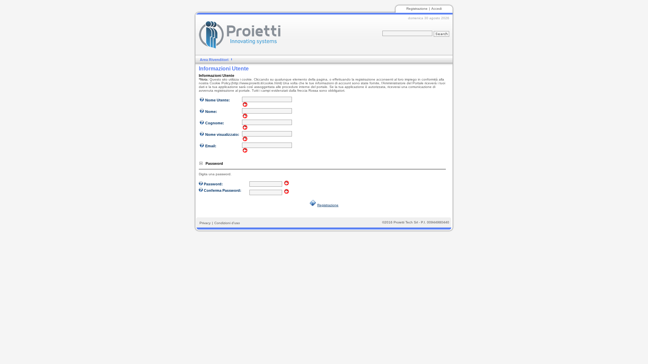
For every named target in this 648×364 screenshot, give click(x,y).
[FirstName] (202, 112)
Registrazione (417, 8)
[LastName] (202, 124)
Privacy (205, 223)
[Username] (202, 101)
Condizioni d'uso (227, 223)
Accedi (436, 8)
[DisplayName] (202, 135)
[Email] (202, 147)
